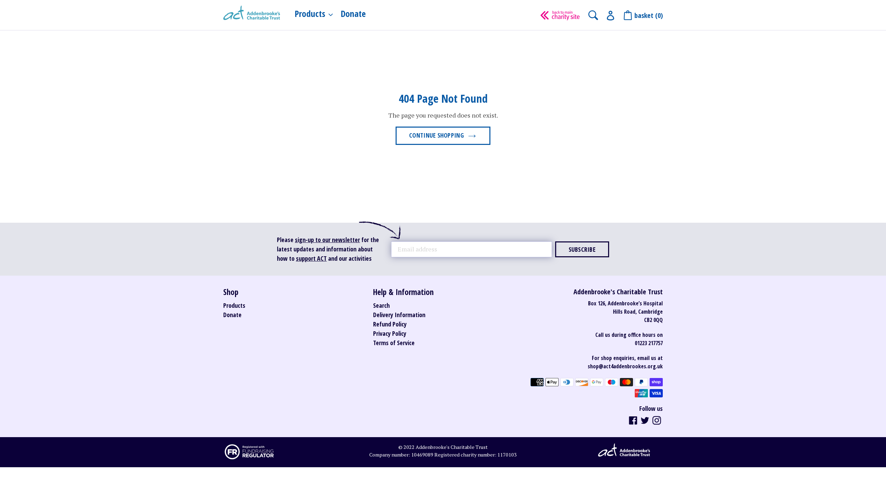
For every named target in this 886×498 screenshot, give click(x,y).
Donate (232, 315)
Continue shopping (436, 135)
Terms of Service (394, 343)
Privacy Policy (389, 333)
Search (381, 305)
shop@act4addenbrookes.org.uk (625, 366)
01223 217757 (649, 343)
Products (234, 305)
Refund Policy (390, 324)
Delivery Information (399, 315)
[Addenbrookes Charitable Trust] (251, 13)
